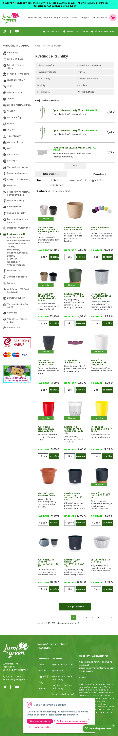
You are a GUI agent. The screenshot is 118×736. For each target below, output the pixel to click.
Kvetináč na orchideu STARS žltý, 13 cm (101, 428)
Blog (41, 682)
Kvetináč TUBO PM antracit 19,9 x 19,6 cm (100, 495)
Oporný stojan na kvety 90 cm (68, 130)
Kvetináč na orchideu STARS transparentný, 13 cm (73, 429)
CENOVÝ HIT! (60, 184)
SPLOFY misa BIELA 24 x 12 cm (100, 560)
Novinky (38, 17)
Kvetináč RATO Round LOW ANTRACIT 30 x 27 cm (73, 496)
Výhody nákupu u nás (63, 664)
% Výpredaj (96, 180)
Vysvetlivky (57, 670)
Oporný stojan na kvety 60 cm (68, 110)
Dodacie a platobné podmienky (62, 687)
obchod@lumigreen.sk (17, 679)
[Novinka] (48, 209)
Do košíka (54, 257)
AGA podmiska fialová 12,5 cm (72, 361)
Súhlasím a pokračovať (39, 721)
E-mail (82, 677)
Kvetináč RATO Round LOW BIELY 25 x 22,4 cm (101, 296)
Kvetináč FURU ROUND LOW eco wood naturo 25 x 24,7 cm (47, 297)
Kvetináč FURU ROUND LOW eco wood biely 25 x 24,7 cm (48, 230)
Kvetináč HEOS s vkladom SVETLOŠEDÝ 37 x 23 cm (48, 562)
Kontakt (43, 688)
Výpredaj (47, 17)
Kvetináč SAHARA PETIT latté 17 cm (73, 228)
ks (43, 256)
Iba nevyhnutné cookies (40, 727)
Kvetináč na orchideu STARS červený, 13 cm (46, 428)
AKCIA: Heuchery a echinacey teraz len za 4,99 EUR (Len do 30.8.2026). (71, 4)
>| (111, 617)
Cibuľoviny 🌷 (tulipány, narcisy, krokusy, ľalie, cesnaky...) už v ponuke (39, 2)
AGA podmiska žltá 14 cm (101, 228)
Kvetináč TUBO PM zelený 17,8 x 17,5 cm (74, 295)
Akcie (30, 17)
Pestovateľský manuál (63, 694)
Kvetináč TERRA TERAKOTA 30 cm (46, 494)
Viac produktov (75, 606)
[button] (113, 725)
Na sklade (62, 191)
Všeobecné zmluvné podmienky (62, 678)
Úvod (37, 45)
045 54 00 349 (13, 676)
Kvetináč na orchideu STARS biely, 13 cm (99, 362)
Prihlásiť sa (102, 17)
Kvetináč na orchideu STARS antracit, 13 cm (46, 362)
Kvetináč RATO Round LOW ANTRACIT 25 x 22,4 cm (74, 562)
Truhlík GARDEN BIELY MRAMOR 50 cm (72, 147)
